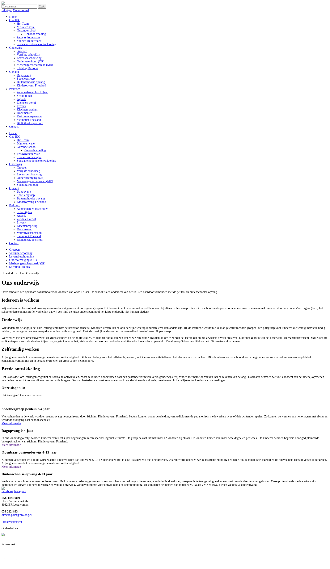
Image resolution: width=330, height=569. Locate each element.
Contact (14, 243)
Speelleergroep (26, 195)
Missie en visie (26, 143)
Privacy (21, 222)
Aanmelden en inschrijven (32, 208)
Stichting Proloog (27, 184)
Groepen (22, 167)
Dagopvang (24, 191)
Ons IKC (14, 136)
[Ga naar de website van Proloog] (3, 535)
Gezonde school (26, 147)
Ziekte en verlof (26, 219)
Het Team (23, 140)
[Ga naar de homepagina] (3, 3)
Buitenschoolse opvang (31, 198)
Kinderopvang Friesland (31, 201)
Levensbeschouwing (29, 174)
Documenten (24, 229)
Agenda (21, 215)
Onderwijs (15, 164)
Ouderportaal (21, 10)
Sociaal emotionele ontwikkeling (36, 160)
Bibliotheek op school (30, 239)
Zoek (42, 6)
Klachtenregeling (27, 226)
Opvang (14, 188)
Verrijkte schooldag (28, 171)
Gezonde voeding (35, 150)
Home (13, 133)
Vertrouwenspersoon (29, 232)
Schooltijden (24, 212)
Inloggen (7, 10)
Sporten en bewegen (29, 157)
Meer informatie (11, 423)
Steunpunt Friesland (29, 236)
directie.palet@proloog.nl (17, 515)
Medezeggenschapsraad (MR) (35, 181)
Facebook (7, 491)
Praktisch (14, 205)
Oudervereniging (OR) (30, 177)
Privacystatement (12, 521)
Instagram (20, 491)
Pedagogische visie (28, 153)
